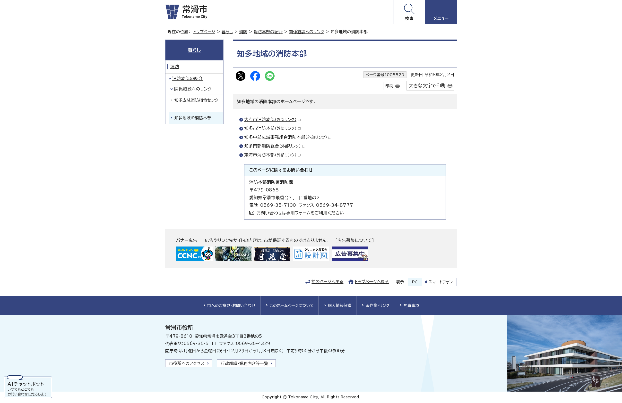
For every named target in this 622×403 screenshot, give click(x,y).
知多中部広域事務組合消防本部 (285, 137)
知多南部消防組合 (272, 146)
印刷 (389, 86)
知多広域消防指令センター (196, 103)
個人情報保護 (339, 305)
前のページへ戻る (327, 282)
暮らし (227, 32)
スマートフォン (441, 282)
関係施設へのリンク (306, 32)
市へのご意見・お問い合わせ (231, 305)
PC (415, 282)
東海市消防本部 (270, 155)
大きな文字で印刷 (427, 85)
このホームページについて (292, 305)
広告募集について (354, 240)
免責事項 (411, 305)
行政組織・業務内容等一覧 (244, 363)
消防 (243, 32)
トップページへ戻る (372, 282)
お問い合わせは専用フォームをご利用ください (300, 213)
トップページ (204, 32)
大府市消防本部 (270, 119)
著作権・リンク (377, 305)
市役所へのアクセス (187, 363)
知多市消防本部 (270, 128)
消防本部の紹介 (268, 32)
